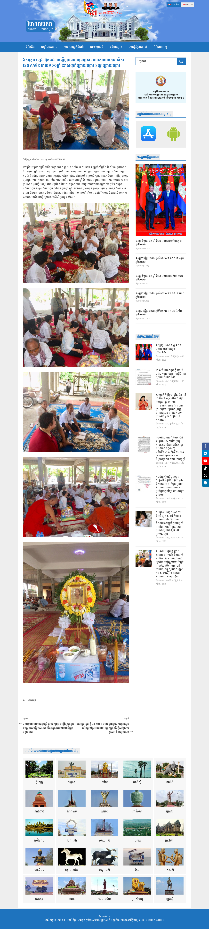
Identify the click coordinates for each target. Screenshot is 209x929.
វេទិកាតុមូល (116, 47)
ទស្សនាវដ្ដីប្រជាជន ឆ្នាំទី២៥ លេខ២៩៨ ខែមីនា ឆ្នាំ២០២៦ (159, 313)
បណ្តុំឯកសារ (47, 47)
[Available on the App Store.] (148, 134)
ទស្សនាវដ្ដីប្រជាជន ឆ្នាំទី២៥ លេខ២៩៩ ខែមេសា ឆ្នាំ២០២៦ (160, 295)
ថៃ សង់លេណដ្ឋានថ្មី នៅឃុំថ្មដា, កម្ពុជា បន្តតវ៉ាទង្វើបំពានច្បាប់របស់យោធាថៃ (171, 374)
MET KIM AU (60, 159)
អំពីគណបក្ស (160, 47)
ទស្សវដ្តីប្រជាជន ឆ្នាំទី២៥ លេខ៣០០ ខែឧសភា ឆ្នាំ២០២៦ (159, 278)
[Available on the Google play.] (173, 134)
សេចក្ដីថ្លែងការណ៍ (138, 47)
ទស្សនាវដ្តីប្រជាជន (148, 157)
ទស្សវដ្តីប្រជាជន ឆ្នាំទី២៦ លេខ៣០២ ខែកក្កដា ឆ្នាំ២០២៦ (159, 242)
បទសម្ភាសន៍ (96, 47)
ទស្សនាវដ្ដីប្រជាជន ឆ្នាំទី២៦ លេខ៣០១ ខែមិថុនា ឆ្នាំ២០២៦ (160, 260)
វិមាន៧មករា (39, 24)
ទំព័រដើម (30, 47)
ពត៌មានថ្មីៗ (31, 700)
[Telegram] (205, 453)
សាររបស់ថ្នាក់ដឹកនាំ (74, 47)
